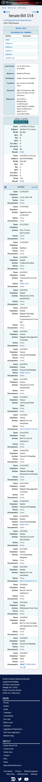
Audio (5, 709)
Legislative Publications (12, 729)
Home (4, 8)
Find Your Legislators (11, 732)
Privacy (18, 771)
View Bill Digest (21, 28)
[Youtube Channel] (26, 779)
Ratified (8, 54)
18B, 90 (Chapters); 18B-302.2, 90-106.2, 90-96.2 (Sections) (26, 92)
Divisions (7, 726)
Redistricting (8, 735)
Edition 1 (9, 43)
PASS (22, 152)
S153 (7, 12)
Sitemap (34, 774)
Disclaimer (8, 771)
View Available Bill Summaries (21, 32)
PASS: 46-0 (24, 283)
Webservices (22, 774)
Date (33, 187)
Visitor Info (7, 752)
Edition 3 (9, 50)
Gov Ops (6, 719)
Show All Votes (20, 122)
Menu (38, 2)
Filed (7, 39)
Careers (6, 755)
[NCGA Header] (17, 2)
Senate (6, 706)
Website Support (31, 771)
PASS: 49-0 (24, 524)
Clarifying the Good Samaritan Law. (18, 20)
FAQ (5, 758)
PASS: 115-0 (25, 372)
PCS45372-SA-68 (28, 429)
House (6, 702)
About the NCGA (10, 745)
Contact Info (8, 749)
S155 (34, 12)
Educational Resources (12, 765)
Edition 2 (9, 47)
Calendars (7, 712)
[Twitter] (20, 779)
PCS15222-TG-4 (28, 581)
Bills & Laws (12, 8)
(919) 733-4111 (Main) (12, 690)
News (5, 762)
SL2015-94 (9, 58)
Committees (8, 716)
